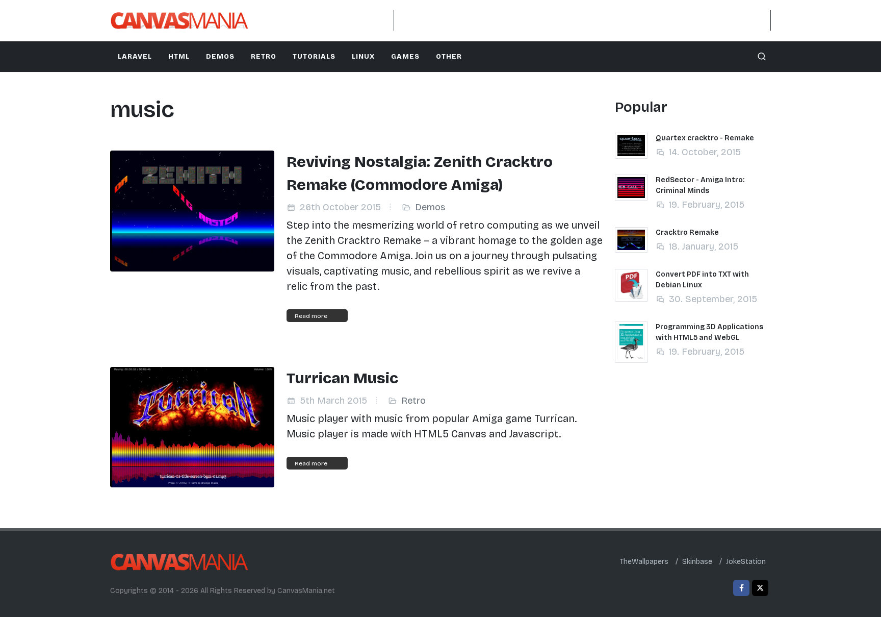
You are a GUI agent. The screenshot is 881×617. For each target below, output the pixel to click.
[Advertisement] (582, 20)
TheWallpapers (644, 561)
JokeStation (746, 561)
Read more (311, 315)
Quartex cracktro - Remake (705, 138)
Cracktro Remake (687, 232)
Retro (413, 400)
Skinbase (697, 561)
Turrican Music (342, 378)
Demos (430, 207)
